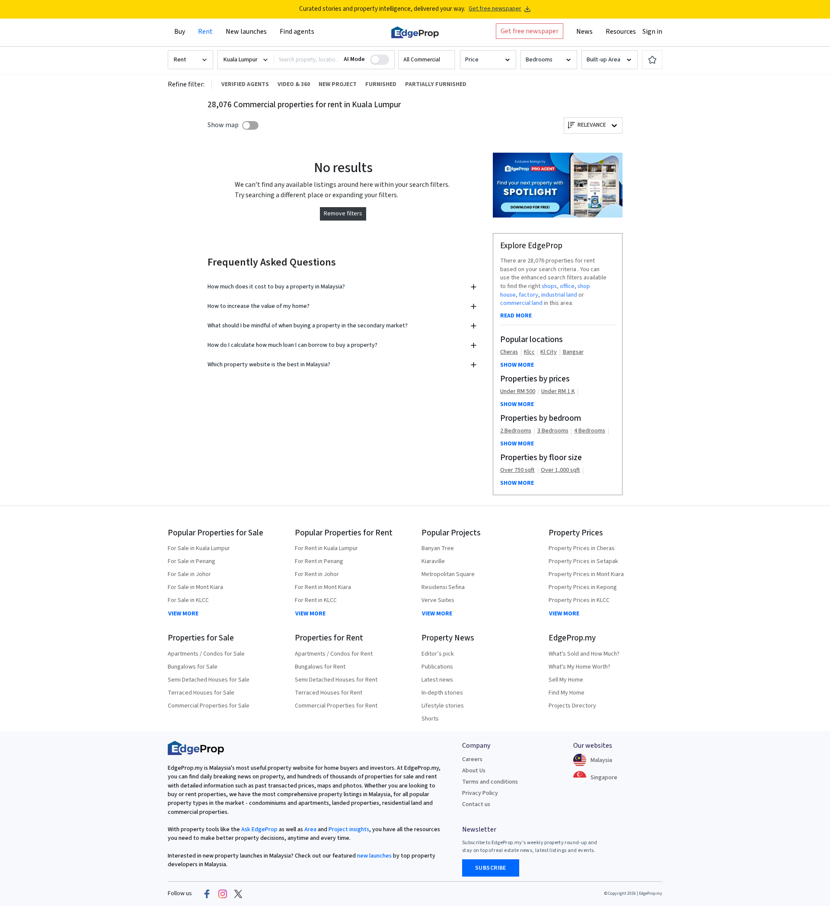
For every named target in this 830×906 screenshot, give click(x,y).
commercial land (521, 303)
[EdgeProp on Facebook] (207, 894)
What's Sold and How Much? (584, 654)
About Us (473, 770)
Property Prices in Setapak (583, 561)
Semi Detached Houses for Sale (208, 679)
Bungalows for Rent (320, 667)
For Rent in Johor (317, 574)
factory (528, 295)
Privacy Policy (480, 793)
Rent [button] (205, 31)
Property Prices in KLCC (579, 600)
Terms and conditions (490, 782)
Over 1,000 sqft (560, 470)
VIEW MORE (183, 613)
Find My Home (566, 692)
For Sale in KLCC (188, 600)
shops (549, 286)
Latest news (437, 679)
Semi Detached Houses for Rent (336, 679)
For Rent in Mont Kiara (323, 587)
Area (309, 829)
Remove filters (343, 213)
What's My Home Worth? (579, 667)
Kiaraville (433, 561)
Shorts (430, 718)
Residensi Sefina (443, 587)
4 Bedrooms (589, 431)
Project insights (348, 829)
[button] (426, 60)
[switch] (250, 125)
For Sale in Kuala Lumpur (199, 548)
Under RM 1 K (558, 391)
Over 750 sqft (517, 470)
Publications (437, 667)
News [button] (584, 31)
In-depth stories (442, 692)
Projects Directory (572, 705)
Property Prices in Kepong (583, 587)
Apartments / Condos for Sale (206, 654)
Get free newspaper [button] (530, 31)
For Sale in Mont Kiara (195, 587)
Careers (472, 759)
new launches (374, 856)
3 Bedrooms (552, 431)
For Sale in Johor (189, 574)
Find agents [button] (297, 31)
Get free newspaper (495, 9)
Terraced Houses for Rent (328, 692)
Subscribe (490, 868)
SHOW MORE (517, 365)
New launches (246, 31)
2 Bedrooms (515, 431)
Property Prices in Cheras (582, 548)
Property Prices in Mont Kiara (586, 574)
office (567, 286)
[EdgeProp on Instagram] (222, 894)
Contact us (476, 804)
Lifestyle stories (442, 705)
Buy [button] (179, 31)
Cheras (509, 352)
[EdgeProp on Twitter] (238, 894)
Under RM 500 (517, 391)
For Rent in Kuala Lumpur (326, 548)
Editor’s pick (437, 654)
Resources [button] (621, 31)
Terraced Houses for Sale (201, 692)
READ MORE (516, 316)
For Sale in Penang (191, 561)
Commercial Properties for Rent (336, 705)
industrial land (559, 295)
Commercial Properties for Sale (208, 705)
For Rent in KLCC (316, 600)
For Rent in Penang (319, 561)
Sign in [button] (652, 31)
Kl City (548, 352)
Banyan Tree (437, 548)
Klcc (529, 352)
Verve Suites (437, 600)
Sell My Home (566, 679)
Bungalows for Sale (192, 667)
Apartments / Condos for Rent (334, 654)
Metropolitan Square (448, 574)
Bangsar (573, 352)
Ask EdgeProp (259, 829)
